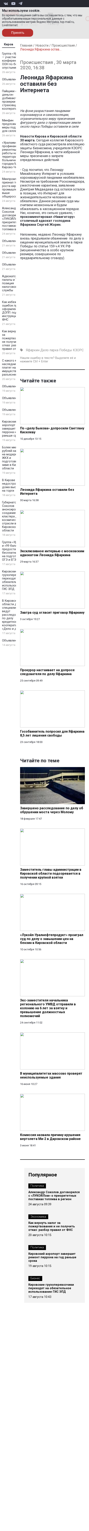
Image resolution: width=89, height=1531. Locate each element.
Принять (17, 32)
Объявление (11, 79)
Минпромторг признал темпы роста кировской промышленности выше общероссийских (14, 187)
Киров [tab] (8, 44)
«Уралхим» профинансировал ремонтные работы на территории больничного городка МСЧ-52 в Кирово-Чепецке (15, 155)
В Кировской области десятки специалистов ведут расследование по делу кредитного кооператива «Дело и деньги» (14, 615)
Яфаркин (33, 350)
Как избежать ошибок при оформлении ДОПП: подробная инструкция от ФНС (15, 310)
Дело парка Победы (56, 350)
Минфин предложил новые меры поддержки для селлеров (15, 126)
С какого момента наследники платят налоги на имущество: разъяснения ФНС (15, 367)
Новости (41, 45)
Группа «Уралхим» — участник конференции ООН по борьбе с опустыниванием (14, 60)
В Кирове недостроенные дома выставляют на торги (15, 485)
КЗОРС (78, 350)
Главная (26, 45)
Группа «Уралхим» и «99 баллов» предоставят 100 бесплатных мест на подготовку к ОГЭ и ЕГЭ (14, 551)
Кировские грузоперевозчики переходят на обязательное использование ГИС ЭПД (15, 580)
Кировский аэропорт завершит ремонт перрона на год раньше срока (14, 428)
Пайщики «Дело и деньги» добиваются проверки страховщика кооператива (14, 99)
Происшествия (63, 45)
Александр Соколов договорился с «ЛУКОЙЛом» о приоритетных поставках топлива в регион (14, 219)
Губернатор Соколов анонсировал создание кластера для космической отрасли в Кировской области (11, 516)
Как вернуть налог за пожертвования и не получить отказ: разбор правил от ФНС (15, 340)
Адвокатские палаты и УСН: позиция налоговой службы (12, 283)
